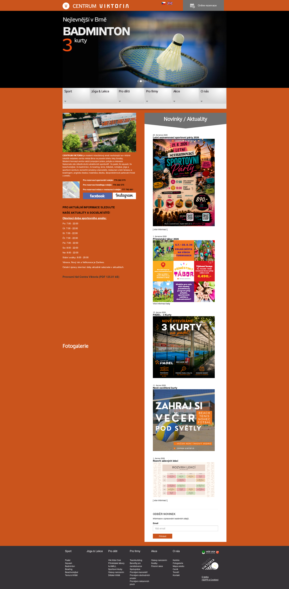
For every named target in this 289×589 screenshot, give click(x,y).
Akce (176, 91)
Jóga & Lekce (100, 91)
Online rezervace (207, 5)
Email (155, 523)
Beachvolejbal (71, 572)
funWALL (112, 566)
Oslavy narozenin (116, 572)
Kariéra (176, 560)
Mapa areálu (178, 566)
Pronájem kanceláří (139, 572)
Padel (67, 560)
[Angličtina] (169, 3)
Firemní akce (157, 566)
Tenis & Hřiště (71, 575)
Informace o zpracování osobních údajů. (171, 518)
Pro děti (124, 91)
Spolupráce (135, 569)
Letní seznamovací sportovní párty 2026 (176, 137)
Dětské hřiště (114, 575)
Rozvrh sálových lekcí (165, 460)
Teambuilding (136, 560)
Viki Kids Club (114, 560)
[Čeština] (163, 3)
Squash (68, 563)
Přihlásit (162, 536)
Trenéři (176, 572)
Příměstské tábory (116, 563)
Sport (68, 91)
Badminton (70, 566)
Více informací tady (161, 303)
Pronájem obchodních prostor (140, 576)
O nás (205, 91)
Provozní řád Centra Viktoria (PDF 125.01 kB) (91, 277)
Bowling (68, 569)
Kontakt (176, 575)
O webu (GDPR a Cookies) (210, 578)
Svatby (154, 563)
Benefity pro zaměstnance (136, 564)
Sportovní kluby (115, 569)
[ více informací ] (160, 229)
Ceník (175, 569)
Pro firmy (152, 91)
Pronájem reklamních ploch (139, 582)
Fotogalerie (178, 563)
